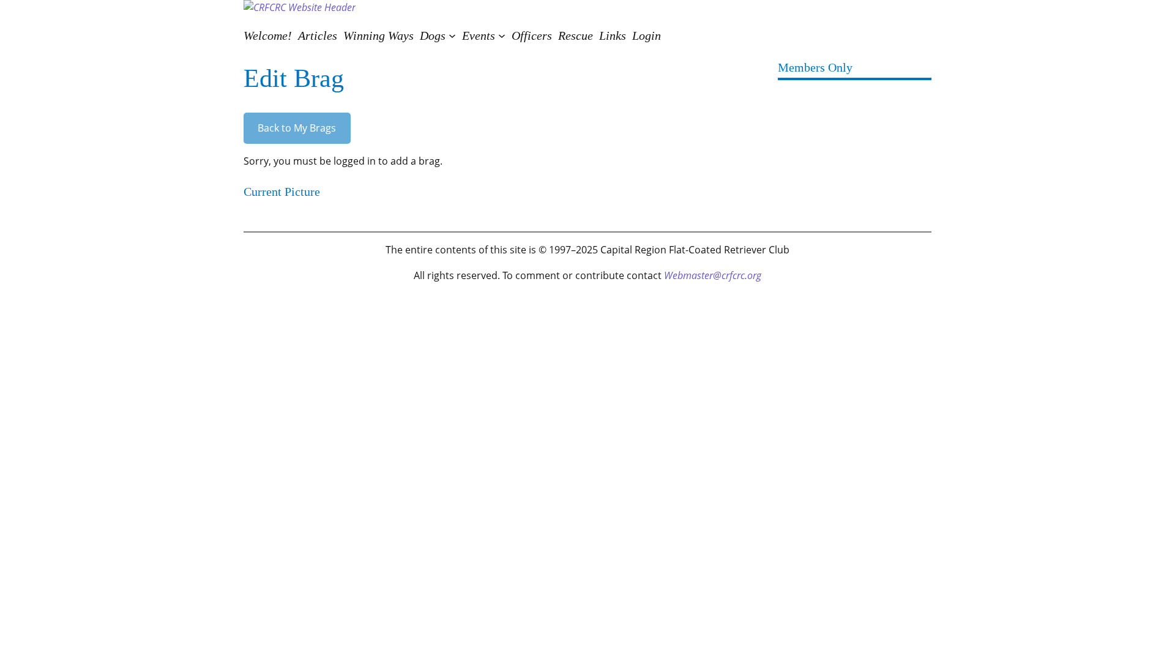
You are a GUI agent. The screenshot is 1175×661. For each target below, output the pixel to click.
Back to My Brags (297, 128)
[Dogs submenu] (452, 35)
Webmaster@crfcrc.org (712, 275)
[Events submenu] (501, 35)
